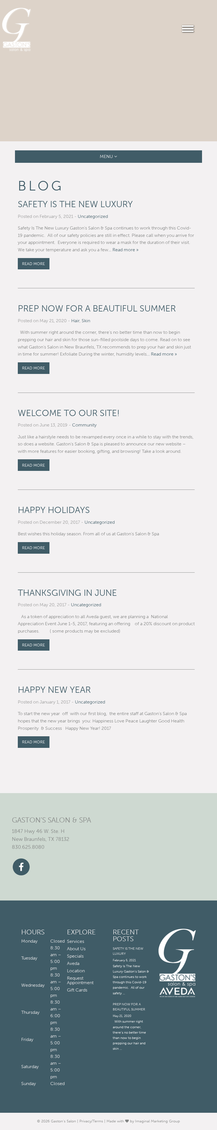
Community (84, 425)
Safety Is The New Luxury (75, 204)
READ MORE (33, 263)
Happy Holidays (54, 510)
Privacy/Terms (91, 1121)
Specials (75, 956)
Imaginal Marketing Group (157, 1121)
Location (76, 971)
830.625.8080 (28, 847)
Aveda (73, 963)
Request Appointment (80, 980)
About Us (76, 949)
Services (75, 941)
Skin (86, 320)
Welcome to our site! (69, 413)
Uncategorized (93, 216)
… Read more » (123, 249)
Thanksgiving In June (67, 593)
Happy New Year (54, 690)
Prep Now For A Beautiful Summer (97, 308)
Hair (75, 320)
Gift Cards (77, 990)
